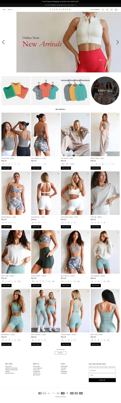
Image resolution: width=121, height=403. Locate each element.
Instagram (64, 366)
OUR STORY (36, 366)
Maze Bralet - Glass (8, 334)
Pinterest (64, 371)
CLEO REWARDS (95, 9)
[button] (103, 10)
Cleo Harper (63, 396)
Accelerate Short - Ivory (69, 217)
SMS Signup (36, 374)
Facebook (64, 373)
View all (60, 352)
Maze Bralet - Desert (68, 275)
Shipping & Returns (11, 368)
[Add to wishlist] (28, 115)
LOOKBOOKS (36, 371)
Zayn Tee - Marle (96, 217)
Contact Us (36, 373)
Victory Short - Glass (68, 334)
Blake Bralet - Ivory (38, 217)
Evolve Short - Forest (38, 275)
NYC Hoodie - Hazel (67, 158)
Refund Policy (9, 373)
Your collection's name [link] (9, 78)
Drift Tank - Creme (7, 275)
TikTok (63, 369)
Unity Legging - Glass (38, 334)
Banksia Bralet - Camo (8, 217)
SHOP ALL (93, 78)
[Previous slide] (3, 42)
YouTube (63, 368)
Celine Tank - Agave (7, 158)
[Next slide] (117, 42)
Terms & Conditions (11, 369)
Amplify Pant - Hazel (97, 158)
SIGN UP (102, 380)
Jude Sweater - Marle (98, 275)
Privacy (7, 371)
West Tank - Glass (96, 334)
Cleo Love (36, 369)
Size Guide (8, 366)
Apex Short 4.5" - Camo (38, 158)
